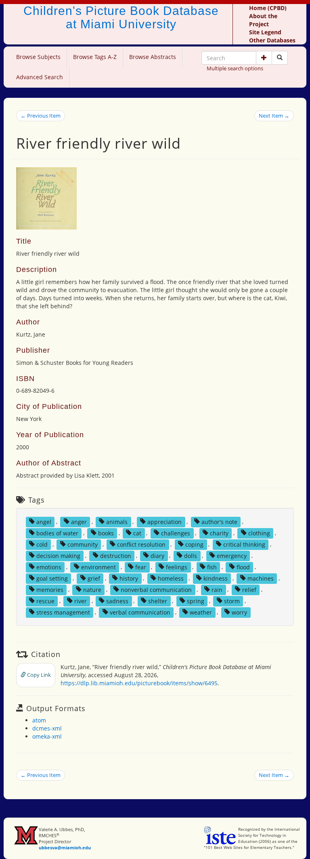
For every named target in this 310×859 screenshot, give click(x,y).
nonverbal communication (156, 589)
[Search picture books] (280, 58)
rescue (45, 600)
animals (117, 521)
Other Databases (272, 40)
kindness (215, 578)
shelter (157, 600)
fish (212, 567)
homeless (171, 578)
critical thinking (244, 544)
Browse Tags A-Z (95, 57)
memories (49, 589)
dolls (190, 555)
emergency (232, 555)
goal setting (52, 578)
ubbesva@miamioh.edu (65, 847)
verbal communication (140, 612)
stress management (63, 612)
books (106, 533)
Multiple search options (235, 68)
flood (243, 567)
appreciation (164, 521)
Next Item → (274, 115)
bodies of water (57, 533)
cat (137, 533)
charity (219, 533)
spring (195, 600)
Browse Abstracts (152, 57)
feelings (176, 567)
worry (239, 612)
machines (260, 578)
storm (232, 600)
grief (94, 578)
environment (98, 567)
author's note (219, 521)
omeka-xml (47, 736)
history (128, 578)
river (80, 600)
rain (217, 589)
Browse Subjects (38, 57)
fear (140, 567)
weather (201, 612)
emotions (48, 567)
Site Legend (265, 32)
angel (43, 521)
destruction (115, 555)
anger (79, 521)
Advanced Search (39, 77)
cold (42, 544)
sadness (117, 600)
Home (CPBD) (268, 8)
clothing (259, 533)
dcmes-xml (47, 728)
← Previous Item (41, 115)
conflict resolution (141, 544)
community (82, 544)
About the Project (263, 20)
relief (249, 589)
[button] (264, 58)
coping (194, 544)
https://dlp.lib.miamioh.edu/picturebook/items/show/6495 (139, 683)
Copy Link (38, 674)
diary (157, 555)
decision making (58, 555)
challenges (175, 533)
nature (92, 589)
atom (39, 720)
